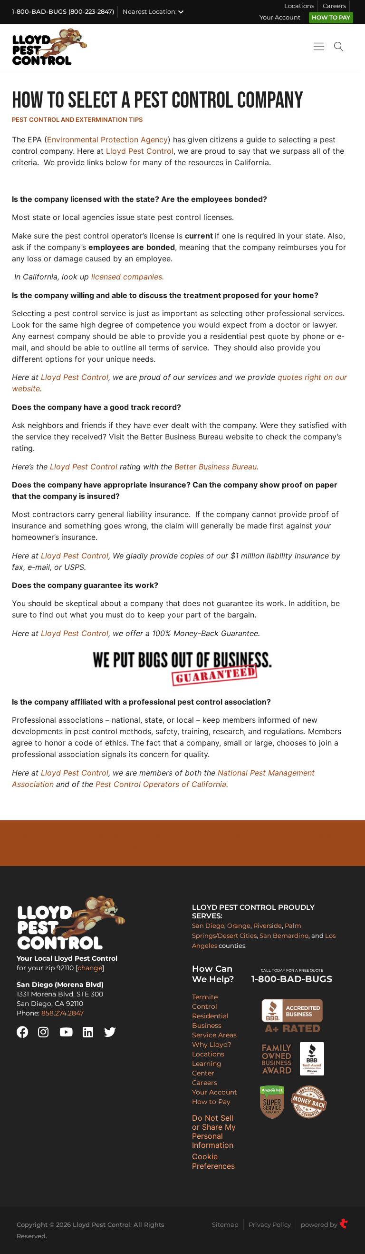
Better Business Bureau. (216, 466)
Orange (238, 925)
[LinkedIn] (92, 1032)
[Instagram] (47, 1032)
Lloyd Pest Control (139, 151)
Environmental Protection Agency (107, 139)
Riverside (267, 925)
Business (206, 1025)
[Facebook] (26, 1032)
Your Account (279, 17)
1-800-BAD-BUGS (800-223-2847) (63, 11)
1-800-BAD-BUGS (291, 976)
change (89, 968)
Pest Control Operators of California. (162, 784)
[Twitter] (113, 1032)
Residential (210, 1016)
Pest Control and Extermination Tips (77, 119)
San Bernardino (283, 935)
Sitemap (225, 1224)
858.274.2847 (62, 1013)
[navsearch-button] (338, 48)
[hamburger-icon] (318, 48)
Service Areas (214, 1035)
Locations (299, 6)
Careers (334, 6)
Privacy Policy (270, 1224)
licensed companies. (127, 276)
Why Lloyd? (211, 1044)
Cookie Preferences (213, 1161)
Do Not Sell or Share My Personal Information (214, 1132)
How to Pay (331, 17)
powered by (320, 1224)
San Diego (208, 925)
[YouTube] (68, 1032)
